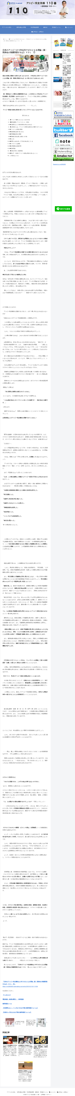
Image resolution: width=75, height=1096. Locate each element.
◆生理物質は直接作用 (15, 146)
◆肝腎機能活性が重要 (15, 134)
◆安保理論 (12, 148)
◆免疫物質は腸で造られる (17, 131)
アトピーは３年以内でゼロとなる (10, 44)
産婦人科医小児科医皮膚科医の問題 (11, 46)
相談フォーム (44, 1092)
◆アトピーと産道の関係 (16, 129)
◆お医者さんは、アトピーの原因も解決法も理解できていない (26, 127)
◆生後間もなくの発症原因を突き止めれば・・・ (22, 124)
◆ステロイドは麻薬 (15, 143)
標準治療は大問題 (21, 1092)
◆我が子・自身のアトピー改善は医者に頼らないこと (24, 153)
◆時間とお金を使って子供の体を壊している (21, 141)
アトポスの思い (12, 1092)
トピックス (53, 1092)
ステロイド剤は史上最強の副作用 (26, 44)
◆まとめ (12, 139)
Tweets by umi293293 (59, 164)
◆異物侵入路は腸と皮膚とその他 (18, 136)
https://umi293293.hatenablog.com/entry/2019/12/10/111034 (20, 986)
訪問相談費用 (31, 1092)
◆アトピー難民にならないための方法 (20, 120)
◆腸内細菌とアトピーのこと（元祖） (20, 122)
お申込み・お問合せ (63, 1092)
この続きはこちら (14, 155)
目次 (23, 115)
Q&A (37, 1092)
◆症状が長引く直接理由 (16, 151)
